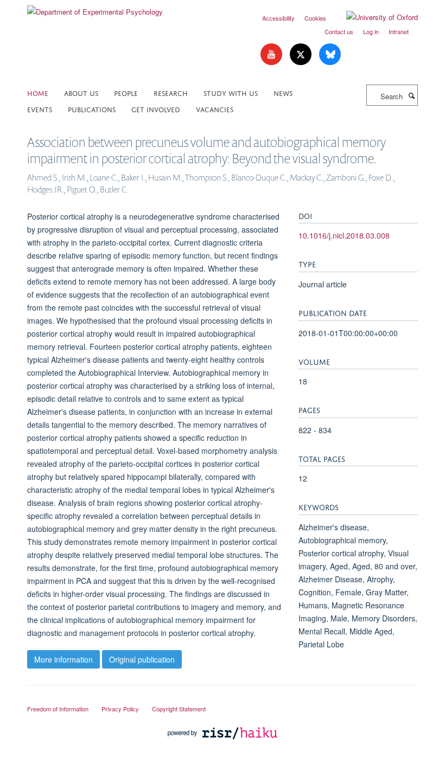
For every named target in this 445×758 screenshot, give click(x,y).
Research (171, 92)
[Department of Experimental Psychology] (95, 8)
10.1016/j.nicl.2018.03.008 (344, 235)
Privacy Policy (120, 708)
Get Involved (155, 109)
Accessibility (278, 18)
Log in (371, 31)
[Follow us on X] (302, 54)
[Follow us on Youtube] (272, 54)
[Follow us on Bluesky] (330, 54)
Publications (92, 109)
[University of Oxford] (374, 17)
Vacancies (214, 109)
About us (81, 92)
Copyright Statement (179, 708)
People (126, 92)
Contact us (339, 31)
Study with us (231, 92)
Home (37, 92)
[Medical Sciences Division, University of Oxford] (222, 699)
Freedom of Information (57, 708)
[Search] (411, 95)
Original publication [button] (142, 659)
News (283, 92)
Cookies (315, 18)
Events (39, 109)
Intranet (399, 31)
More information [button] (63, 659)
